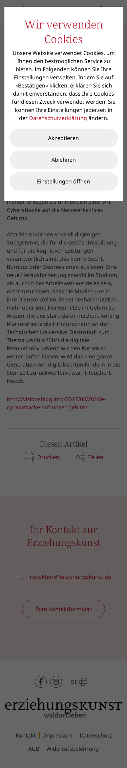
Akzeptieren (63, 138)
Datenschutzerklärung (58, 118)
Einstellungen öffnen (63, 181)
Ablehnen (63, 159)
